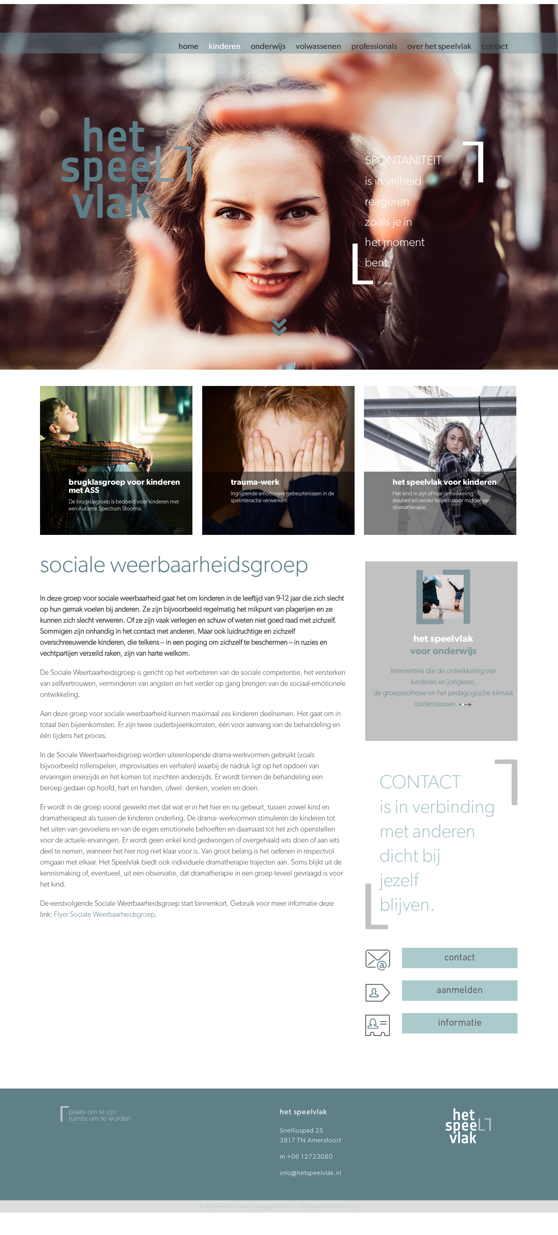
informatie (460, 1023)
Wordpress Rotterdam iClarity (329, 1206)
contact (459, 958)
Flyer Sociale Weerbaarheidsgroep (104, 914)
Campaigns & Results (274, 1206)
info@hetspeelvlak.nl (310, 1172)
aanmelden (459, 991)
